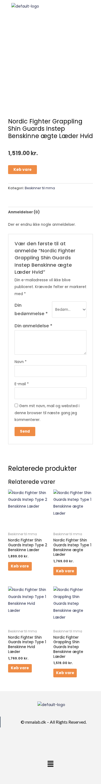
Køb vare (22, 169)
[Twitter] (51, 742)
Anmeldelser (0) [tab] (24, 212)
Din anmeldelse (33, 326)
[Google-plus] (57, 742)
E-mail (22, 384)
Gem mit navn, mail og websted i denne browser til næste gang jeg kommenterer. (47, 412)
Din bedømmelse (31, 309)
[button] (75, 9)
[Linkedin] (64, 742)
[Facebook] (44, 742)
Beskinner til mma (40, 188)
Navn (21, 361)
